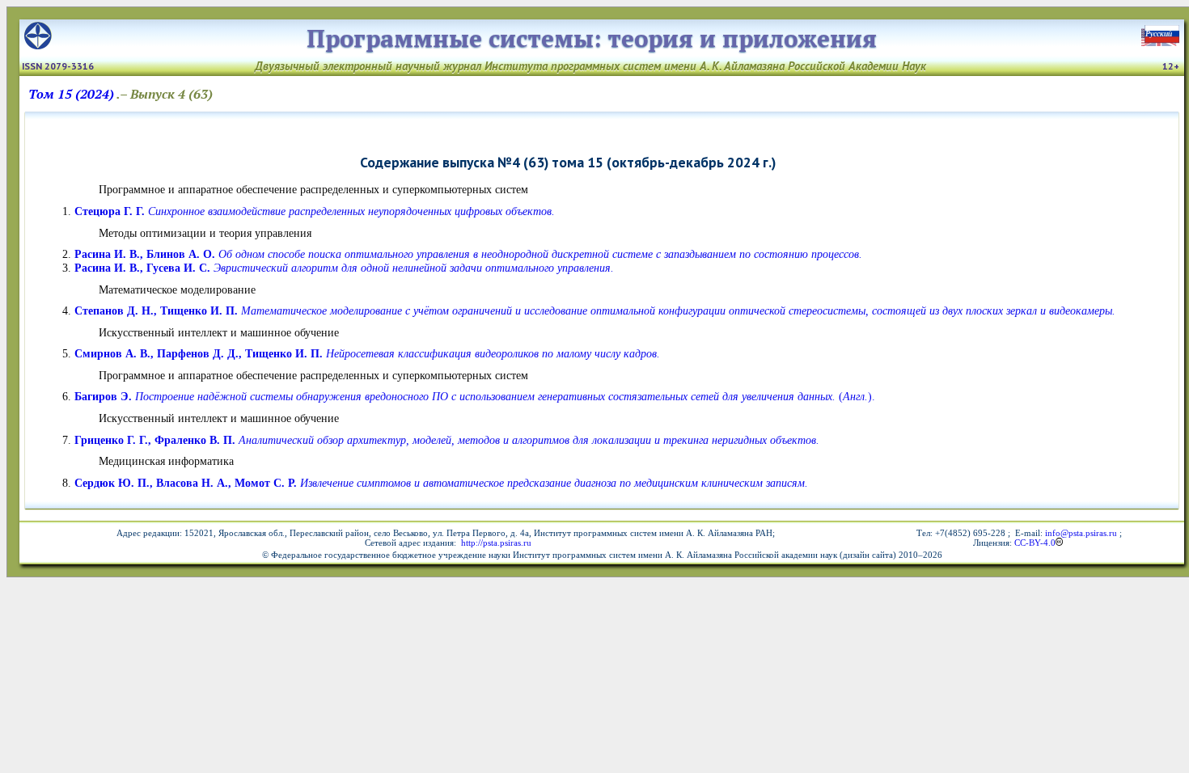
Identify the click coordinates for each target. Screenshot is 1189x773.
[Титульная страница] (38, 45)
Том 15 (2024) (71, 94)
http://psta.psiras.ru (495, 542)
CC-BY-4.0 (1035, 542)
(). (474, 396)
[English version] (1161, 42)
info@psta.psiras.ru (1081, 533)
